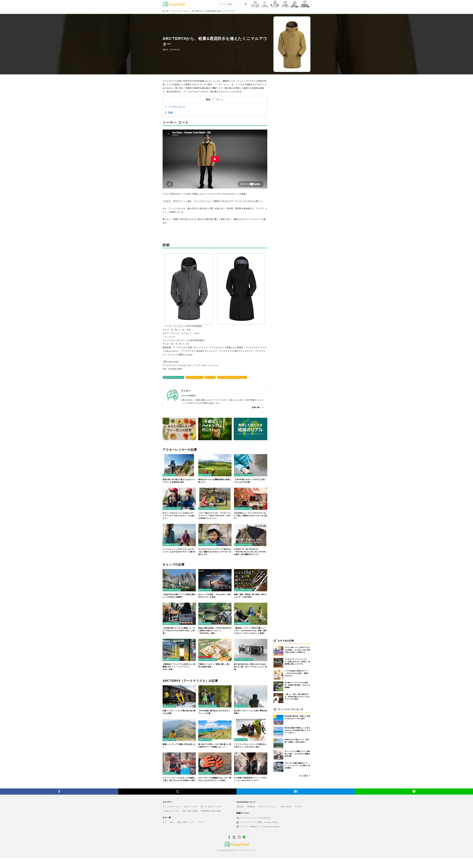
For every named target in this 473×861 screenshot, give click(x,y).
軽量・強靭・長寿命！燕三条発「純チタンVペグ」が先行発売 (250, 595)
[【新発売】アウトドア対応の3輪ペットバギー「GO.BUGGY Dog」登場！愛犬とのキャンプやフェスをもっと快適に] (250, 604)
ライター (298, 807)
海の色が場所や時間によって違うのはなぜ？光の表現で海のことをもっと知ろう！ (297, 730)
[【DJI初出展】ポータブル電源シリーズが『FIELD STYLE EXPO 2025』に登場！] (179, 604)
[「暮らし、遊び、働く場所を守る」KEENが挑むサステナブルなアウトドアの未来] (278, 693)
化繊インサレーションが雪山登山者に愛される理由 (179, 712)
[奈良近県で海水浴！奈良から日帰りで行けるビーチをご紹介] (278, 715)
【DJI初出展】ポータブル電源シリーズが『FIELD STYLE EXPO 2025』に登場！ (179, 630)
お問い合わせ (285, 807)
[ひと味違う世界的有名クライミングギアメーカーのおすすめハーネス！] (250, 754)
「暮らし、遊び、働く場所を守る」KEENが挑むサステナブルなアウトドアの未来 (297, 696)
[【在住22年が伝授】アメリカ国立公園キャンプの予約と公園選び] (179, 571)
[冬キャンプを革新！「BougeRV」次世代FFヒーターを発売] (215, 571)
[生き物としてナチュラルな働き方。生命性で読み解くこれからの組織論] (278, 681)
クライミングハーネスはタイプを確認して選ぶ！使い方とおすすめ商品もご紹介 (179, 779)
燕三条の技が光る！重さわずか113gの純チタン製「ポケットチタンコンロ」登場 (250, 666)
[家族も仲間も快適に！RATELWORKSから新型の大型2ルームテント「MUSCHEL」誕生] (215, 604)
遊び (172, 822)
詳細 (170, 112)
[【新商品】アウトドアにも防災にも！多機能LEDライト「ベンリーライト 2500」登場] (179, 640)
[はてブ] (295, 791)
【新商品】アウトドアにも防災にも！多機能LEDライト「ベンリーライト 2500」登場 (179, 666)
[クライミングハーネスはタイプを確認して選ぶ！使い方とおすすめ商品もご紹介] (179, 754)
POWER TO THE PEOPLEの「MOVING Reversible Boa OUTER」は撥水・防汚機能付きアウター (250, 551)
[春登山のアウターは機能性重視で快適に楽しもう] (215, 456)
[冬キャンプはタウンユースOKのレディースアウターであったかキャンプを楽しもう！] (179, 489)
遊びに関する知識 (190, 811)
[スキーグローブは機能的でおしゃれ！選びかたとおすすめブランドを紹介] (215, 754)
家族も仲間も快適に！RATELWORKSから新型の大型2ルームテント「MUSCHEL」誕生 (215, 630)
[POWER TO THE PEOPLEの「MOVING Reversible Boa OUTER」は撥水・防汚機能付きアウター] (250, 525)
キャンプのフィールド (243, 475)
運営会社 (240, 807)
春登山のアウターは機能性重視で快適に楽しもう (214, 480)
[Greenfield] (174, 3)
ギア (164, 822)
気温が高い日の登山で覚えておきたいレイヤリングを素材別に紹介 (179, 480)
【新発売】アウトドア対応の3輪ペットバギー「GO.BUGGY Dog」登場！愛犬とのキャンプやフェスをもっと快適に (250, 630)
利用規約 (251, 807)
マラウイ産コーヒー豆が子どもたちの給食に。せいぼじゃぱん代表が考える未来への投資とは (297, 649)
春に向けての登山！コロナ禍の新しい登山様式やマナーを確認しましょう (214, 745)
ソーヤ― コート (176, 106)
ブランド (201, 822)
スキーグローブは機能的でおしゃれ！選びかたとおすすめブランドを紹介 (214, 779)
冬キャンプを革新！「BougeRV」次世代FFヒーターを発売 (214, 595)
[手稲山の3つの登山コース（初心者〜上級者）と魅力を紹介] (278, 738)
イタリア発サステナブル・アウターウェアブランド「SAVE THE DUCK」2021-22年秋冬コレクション (214, 515)
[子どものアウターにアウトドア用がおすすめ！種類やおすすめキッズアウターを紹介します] (215, 525)
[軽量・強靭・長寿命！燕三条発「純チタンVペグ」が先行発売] (250, 571)
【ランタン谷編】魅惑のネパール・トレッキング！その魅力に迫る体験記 (297, 765)
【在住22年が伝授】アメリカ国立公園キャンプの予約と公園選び (179, 595)
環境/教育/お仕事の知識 (210, 811)
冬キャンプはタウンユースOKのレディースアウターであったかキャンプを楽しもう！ (179, 515)
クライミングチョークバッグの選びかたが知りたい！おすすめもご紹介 (250, 745)
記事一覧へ (256, 407)
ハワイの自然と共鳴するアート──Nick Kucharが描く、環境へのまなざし (297, 673)
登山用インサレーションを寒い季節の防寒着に (250, 712)
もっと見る (303, 776)
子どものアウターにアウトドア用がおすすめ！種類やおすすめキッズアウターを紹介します (214, 551)
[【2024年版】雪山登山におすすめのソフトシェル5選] (215, 687)
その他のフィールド (171, 545)
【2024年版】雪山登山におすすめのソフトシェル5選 (214, 712)
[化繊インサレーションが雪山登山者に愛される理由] (179, 687)
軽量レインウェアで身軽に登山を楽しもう (179, 745)
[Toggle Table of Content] (218, 99)
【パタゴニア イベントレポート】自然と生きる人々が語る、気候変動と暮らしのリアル (297, 661)
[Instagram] (239, 836)
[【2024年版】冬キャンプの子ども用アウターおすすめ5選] (250, 456)
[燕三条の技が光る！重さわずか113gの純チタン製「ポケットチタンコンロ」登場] (250, 640)
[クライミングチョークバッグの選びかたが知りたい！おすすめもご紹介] (250, 720)
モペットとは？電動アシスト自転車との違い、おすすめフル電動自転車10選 (297, 753)
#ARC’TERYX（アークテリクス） (232, 377)
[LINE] (414, 791)
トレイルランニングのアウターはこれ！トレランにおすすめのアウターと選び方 (179, 550)
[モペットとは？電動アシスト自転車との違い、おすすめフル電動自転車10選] (278, 750)
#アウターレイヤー (194, 377)
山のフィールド (169, 475)
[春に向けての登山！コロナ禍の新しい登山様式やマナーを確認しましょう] (215, 720)
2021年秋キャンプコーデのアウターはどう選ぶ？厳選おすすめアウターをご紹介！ (250, 515)
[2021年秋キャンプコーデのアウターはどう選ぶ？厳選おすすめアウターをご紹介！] (250, 489)
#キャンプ (210, 377)
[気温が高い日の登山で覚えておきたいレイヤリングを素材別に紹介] (179, 456)
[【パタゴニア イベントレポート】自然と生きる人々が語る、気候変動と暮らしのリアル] (278, 658)
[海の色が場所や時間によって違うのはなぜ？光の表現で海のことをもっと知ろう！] (278, 727)
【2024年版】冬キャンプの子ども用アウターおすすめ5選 (250, 480)
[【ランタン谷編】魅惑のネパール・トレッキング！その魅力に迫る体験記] (278, 762)
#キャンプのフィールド (173, 377)
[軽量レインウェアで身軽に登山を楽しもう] (179, 720)
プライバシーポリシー (268, 807)
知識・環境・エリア (185, 822)
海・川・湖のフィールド (211, 807)
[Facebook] (59, 791)
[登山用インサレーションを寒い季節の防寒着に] (250, 687)
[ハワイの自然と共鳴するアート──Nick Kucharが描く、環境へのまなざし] (278, 670)
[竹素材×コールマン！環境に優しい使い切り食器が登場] (215, 640)
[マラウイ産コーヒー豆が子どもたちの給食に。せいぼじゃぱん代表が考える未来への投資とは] (278, 646)
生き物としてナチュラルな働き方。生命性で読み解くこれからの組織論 (297, 685)
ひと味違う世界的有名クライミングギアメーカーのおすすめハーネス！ (250, 779)
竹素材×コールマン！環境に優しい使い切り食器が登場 (214, 665)
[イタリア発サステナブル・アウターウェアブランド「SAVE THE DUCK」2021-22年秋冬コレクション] (215, 489)
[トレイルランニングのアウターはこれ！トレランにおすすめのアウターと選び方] (179, 525)
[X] (177, 791)
